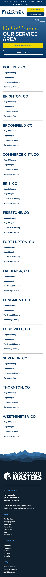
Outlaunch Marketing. (25, 508)
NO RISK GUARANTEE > (23, 4)
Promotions (8, 527)
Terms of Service (10, 569)
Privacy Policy (9, 567)
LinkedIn (7, 556)
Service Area (8, 529)
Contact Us (8, 535)
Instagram (7, 548)
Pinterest (7, 553)
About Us (7, 524)
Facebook (7, 545)
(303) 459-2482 (9, 495)
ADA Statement (9, 572)
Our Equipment (9, 522)
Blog (5, 532)
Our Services (9, 519)
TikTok (6, 551)
